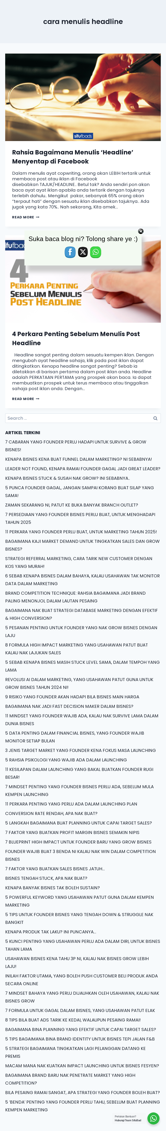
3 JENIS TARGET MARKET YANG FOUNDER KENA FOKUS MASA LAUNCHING (80, 750)
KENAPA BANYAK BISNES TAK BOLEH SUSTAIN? (52, 888)
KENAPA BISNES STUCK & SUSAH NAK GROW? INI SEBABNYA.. (67, 478)
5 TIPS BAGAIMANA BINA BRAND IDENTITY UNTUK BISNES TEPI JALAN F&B (80, 1039)
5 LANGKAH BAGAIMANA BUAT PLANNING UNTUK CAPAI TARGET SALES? (78, 823)
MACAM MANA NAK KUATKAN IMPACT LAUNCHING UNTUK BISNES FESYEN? (82, 1066)
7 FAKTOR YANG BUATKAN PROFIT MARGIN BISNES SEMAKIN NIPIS (72, 832)
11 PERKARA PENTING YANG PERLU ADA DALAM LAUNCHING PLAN (71, 804)
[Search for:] (83, 418)
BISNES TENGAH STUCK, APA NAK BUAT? (46, 878)
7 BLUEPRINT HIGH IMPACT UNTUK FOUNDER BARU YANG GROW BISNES (78, 842)
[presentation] (83, 97)
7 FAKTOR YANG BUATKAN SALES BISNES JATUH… (55, 869)
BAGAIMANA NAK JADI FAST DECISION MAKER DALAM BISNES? (69, 706)
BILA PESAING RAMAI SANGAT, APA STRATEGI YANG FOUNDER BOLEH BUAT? (82, 1093)
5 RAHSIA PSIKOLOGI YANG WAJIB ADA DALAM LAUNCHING (66, 760)
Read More (25, 217)
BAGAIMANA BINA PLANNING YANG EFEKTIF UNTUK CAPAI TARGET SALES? (80, 1029)
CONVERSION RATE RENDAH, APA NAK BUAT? (51, 813)
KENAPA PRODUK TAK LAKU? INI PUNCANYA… (50, 932)
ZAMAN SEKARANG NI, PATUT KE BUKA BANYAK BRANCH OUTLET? (71, 505)
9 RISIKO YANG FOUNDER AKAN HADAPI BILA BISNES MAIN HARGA (72, 697)
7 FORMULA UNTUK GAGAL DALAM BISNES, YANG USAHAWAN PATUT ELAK (80, 1010)
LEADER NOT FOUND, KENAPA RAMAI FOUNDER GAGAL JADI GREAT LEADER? (82, 469)
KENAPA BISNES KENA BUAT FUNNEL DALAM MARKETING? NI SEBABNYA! (78, 459)
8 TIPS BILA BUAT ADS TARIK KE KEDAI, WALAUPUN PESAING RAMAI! (73, 1020)
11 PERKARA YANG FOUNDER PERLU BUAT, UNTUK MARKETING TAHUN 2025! (81, 532)
